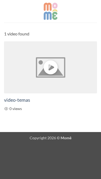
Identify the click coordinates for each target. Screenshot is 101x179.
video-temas (17, 100)
